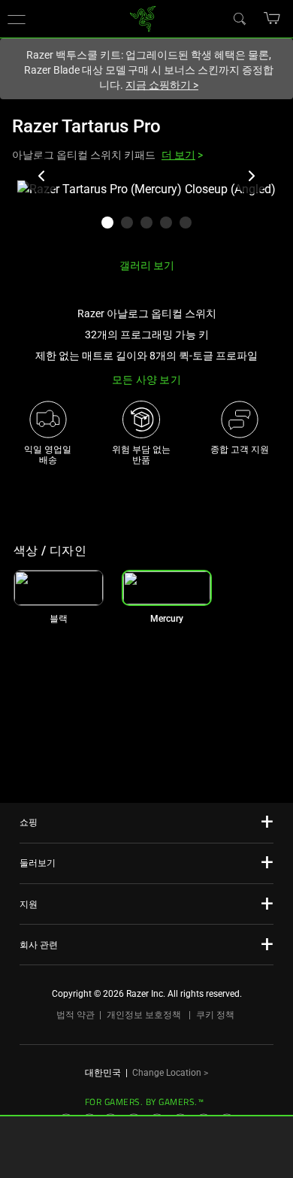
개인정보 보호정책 (144, 1015)
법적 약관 (75, 1015)
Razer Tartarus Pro (86, 126)
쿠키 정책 (215, 1015)
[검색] (239, 18)
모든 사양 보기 (146, 380)
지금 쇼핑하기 (161, 85)
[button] (272, 18)
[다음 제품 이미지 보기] (251, 176)
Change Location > (170, 1072)
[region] (146, 213)
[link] (143, 18)
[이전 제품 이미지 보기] (42, 176)
